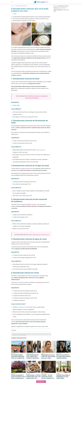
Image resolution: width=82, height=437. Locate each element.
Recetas (28, 373)
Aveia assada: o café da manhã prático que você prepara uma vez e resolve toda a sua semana (33, 376)
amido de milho (40, 149)
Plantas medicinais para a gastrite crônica (39, 234)
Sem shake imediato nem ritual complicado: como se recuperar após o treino (18, 356)
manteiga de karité (22, 307)
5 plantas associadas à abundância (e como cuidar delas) (63, 376)
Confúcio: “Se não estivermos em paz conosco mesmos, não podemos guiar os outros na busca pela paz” (48, 376)
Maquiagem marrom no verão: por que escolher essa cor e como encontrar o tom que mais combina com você (48, 356)
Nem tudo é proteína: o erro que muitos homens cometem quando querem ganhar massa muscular (63, 356)
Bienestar (58, 353)
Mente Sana (43, 373)
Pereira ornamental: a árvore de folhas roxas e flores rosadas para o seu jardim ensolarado (18, 376)
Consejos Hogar (29, 353)
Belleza (43, 353)
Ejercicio (13, 353)
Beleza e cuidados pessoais (21, 5)
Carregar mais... (41, 381)
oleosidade (39, 282)
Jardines (13, 373)
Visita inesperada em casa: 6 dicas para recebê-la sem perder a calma (33, 356)
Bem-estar (13, 5)
